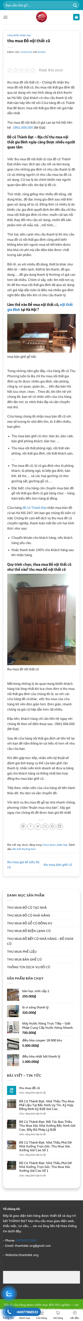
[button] (5, 17)
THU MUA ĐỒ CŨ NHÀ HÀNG (28, 915)
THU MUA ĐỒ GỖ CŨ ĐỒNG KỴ (29, 923)
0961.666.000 (23, 127)
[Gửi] (75, 5)
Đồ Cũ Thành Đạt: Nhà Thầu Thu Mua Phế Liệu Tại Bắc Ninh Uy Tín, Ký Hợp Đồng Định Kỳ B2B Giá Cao (46, 1105)
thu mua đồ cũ (29, 1088)
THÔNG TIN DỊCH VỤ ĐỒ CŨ (28, 966)
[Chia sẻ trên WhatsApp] (23, 826)
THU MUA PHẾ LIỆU (22, 951)
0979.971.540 (26, 1240)
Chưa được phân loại (19, 35)
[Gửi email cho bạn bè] (45, 826)
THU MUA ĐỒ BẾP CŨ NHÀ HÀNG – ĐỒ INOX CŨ (40, 941)
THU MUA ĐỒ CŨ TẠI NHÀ (27, 907)
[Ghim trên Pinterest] (52, 826)
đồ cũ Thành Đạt (34, 507)
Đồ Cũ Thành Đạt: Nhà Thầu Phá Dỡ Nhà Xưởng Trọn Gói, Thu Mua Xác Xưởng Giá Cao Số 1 (45, 1146)
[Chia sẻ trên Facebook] (30, 826)
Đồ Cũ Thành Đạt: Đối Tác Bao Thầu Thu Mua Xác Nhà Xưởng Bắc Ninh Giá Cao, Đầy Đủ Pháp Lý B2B (47, 1125)
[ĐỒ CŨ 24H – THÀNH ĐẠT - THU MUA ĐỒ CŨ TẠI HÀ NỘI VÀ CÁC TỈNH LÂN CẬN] (41, 17)
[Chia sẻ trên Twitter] (37, 826)
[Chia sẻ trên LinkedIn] (59, 826)
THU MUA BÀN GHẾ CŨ (24, 959)
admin (42, 52)
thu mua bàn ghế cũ (58, 864)
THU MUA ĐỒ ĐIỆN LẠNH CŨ (29, 930)
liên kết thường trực (24, 849)
